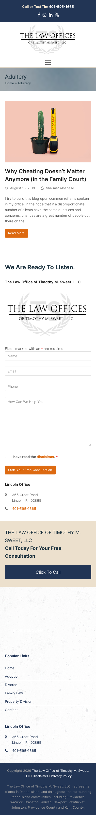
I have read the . (35, 457)
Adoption (12, 676)
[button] (48, 62)
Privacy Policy (61, 776)
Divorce (11, 685)
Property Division (18, 701)
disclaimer (45, 457)
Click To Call (48, 572)
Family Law (14, 693)
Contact (11, 710)
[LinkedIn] (50, 15)
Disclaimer (40, 776)
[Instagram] (44, 15)
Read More (16, 233)
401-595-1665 (24, 508)
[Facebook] (39, 15)
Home (9, 83)
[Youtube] (57, 15)
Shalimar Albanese (60, 188)
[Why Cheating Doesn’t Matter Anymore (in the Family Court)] (48, 131)
